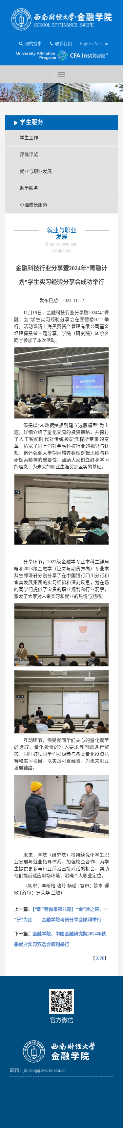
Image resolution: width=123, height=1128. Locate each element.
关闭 (99, 958)
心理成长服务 (33, 204)
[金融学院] (61, 17)
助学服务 (29, 188)
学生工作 (29, 137)
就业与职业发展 (36, 171)
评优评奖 (29, 154)
